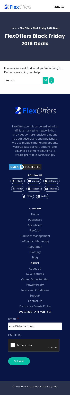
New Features (35, 274)
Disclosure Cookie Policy (35, 306)
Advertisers (35, 225)
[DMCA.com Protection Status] (35, 167)
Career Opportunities (35, 279)
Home (14, 28)
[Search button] (45, 80)
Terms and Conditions (35, 290)
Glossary (35, 252)
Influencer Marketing (35, 241)
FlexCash (35, 230)
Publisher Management (35, 236)
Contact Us (35, 301)
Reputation (35, 246)
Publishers (35, 220)
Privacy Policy (35, 285)
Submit (19, 361)
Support (35, 295)
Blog (35, 257)
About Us (35, 268)
